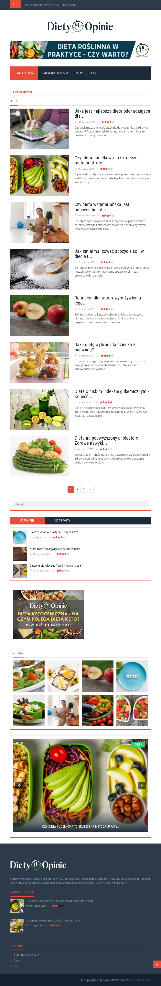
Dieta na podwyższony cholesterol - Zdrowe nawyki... (108, 440)
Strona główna (24, 73)
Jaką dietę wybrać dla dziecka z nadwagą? (105, 347)
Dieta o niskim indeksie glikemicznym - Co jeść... (112, 394)
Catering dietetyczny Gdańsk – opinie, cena (53, 920)
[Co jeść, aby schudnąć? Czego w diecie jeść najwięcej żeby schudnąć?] (29, 676)
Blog (93, 73)
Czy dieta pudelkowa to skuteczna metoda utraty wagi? (61, 901)
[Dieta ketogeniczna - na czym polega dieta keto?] (80, 614)
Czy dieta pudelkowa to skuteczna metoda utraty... (107, 160)
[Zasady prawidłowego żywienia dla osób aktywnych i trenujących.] (98, 711)
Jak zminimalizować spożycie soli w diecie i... (109, 254)
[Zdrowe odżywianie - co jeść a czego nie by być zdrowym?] (132, 711)
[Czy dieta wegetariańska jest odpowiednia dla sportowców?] (63, 711)
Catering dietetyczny (55, 73)
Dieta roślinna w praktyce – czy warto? (54, 532)
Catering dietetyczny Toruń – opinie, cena (50, 4)
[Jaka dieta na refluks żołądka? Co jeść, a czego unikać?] (63, 676)
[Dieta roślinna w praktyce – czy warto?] (80, 50)
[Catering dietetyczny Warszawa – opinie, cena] (29, 711)
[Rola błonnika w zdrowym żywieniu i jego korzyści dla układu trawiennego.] (98, 676)
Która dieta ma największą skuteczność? (55, 549)
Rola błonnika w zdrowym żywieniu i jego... (109, 300)
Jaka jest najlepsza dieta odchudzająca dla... (112, 113)
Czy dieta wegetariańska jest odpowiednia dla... (102, 207)
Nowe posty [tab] (62, 520)
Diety (79, 73)
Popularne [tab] (27, 520)
